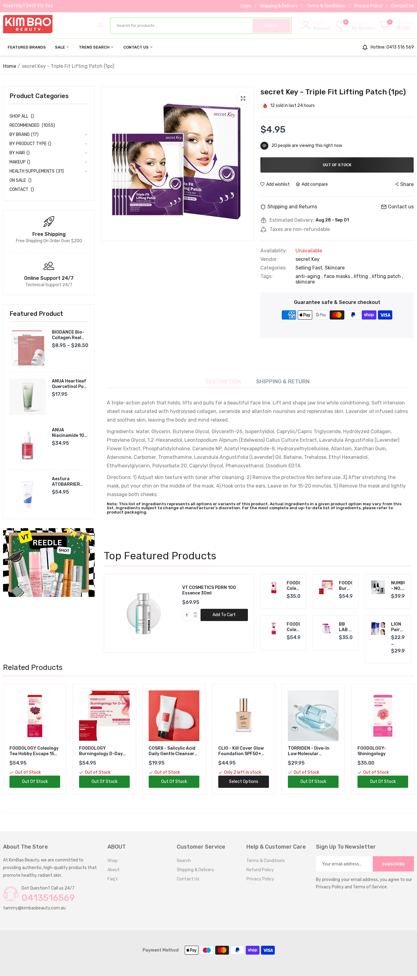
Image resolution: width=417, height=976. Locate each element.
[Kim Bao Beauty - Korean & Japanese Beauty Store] (28, 25)
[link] (49, 562)
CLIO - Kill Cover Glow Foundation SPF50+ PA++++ (171, 751)
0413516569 (48, 897)
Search (184, 860)
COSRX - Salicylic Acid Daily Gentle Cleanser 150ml (102, 751)
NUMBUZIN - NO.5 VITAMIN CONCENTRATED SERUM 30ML (398, 585)
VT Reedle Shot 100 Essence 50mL (212, 590)
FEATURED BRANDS (27, 47)
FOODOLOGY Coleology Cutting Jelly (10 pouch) (293, 585)
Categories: (273, 268)
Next (239, 613)
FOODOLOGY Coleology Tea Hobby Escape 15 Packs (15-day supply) (293, 627)
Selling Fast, (310, 268)
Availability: (273, 251)
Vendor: (269, 259)
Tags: (266, 276)
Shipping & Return (283, 381)
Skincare (335, 268)
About (113, 869)
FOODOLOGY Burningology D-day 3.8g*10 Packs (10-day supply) (346, 585)
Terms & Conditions (326, 6)
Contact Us (402, 6)
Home (9, 66)
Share (407, 184)
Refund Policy (260, 869)
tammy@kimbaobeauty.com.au (34, 908)
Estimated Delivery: (292, 220)
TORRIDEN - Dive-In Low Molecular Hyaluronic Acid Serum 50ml (242, 751)
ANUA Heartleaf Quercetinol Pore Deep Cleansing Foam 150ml (70, 383)
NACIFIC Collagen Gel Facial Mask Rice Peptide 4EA (379, 751)
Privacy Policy (368, 6)
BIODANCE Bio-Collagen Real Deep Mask (68, 335)
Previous (119, 613)
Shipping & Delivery (279, 6)
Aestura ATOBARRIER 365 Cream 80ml (69, 481)
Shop (112, 860)
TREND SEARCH (95, 47)
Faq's (112, 879)
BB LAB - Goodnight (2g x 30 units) (346, 627)
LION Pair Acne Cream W (398, 627)
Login (246, 6)
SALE (60, 47)
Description (223, 381)
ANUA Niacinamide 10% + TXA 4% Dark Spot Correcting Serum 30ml (70, 432)
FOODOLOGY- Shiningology (302, 751)
